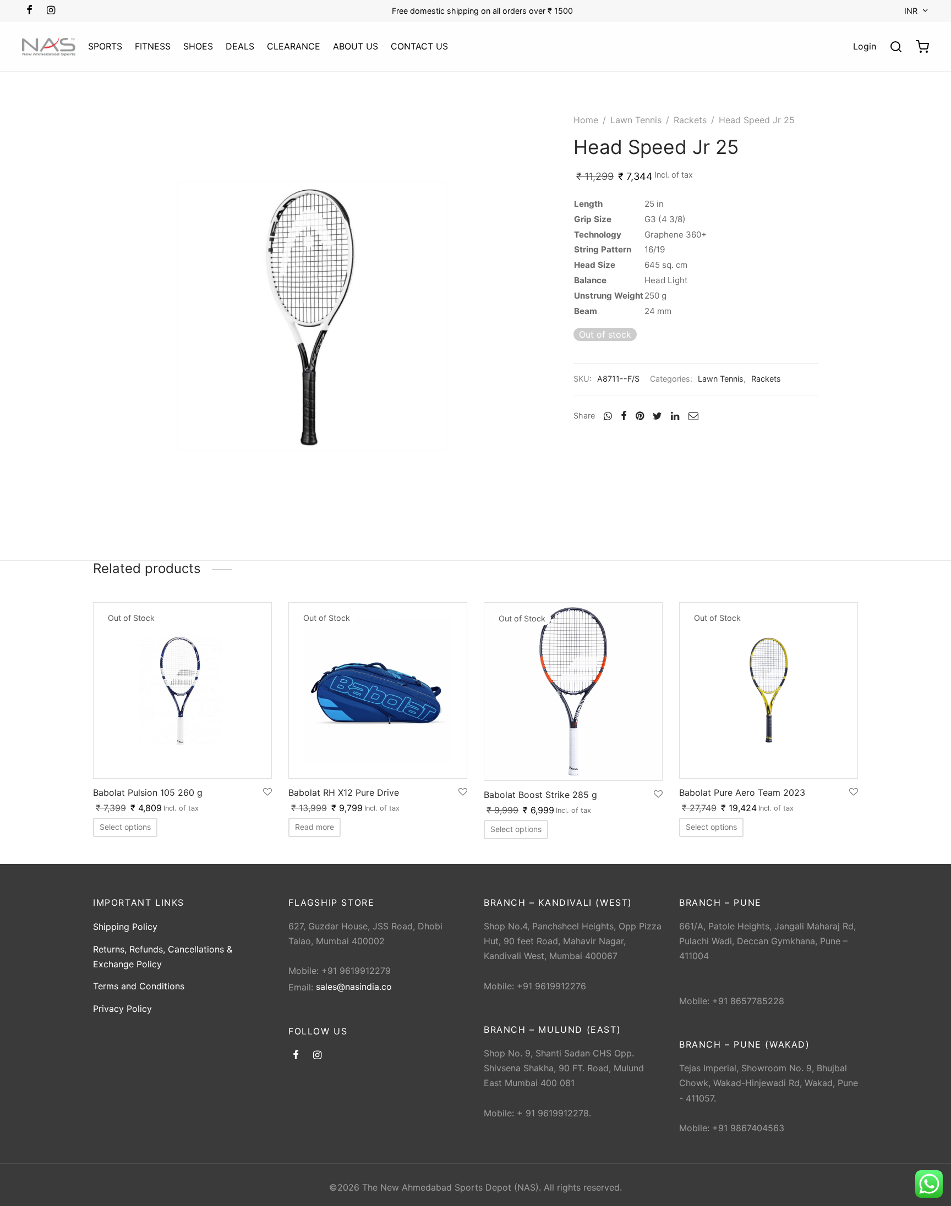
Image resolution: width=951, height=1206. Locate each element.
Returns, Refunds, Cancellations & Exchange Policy (162, 957)
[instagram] (50, 11)
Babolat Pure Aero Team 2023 (742, 792)
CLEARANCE (293, 46)
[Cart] (922, 46)
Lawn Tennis (636, 119)
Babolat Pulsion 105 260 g (148, 792)
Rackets (690, 119)
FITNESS (153, 46)
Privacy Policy (122, 1008)
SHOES (198, 46)
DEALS (240, 46)
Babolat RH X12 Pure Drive (343, 792)
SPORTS (105, 46)
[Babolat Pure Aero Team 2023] (768, 690)
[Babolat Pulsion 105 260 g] (182, 690)
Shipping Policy (125, 926)
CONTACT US (419, 46)
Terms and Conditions (138, 986)
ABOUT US (355, 46)
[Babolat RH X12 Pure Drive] (378, 690)
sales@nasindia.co (354, 986)
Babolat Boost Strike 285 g (540, 794)
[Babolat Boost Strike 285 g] (573, 691)
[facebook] (29, 11)
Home (585, 119)
